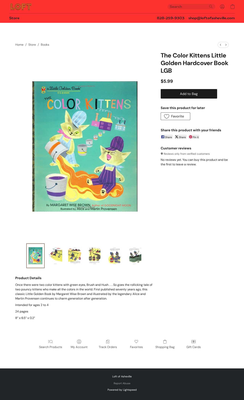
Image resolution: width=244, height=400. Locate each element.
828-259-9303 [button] (171, 18)
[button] (21, 6)
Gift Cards (193, 347)
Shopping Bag (165, 347)
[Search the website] (211, 6)
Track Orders (108, 347)
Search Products (50, 347)
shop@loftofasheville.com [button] (211, 18)
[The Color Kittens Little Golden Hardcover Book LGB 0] (35, 255)
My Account (79, 347)
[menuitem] (220, 45)
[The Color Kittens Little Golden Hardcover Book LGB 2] (75, 255)
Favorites (136, 347)
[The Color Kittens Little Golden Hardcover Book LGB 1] (55, 255)
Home (19, 45)
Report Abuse (122, 383)
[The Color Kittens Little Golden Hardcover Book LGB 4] (114, 255)
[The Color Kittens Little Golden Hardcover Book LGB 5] (134, 255)
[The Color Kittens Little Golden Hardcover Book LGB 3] (95, 255)
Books (45, 45)
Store (14, 18)
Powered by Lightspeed (122, 389)
